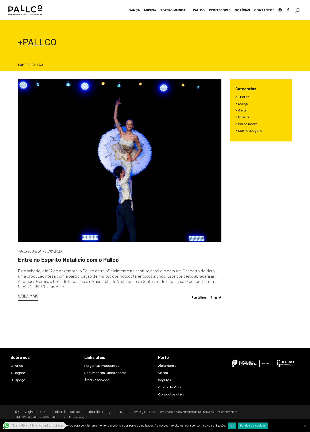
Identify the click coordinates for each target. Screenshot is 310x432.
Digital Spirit (147, 412)
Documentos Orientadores (105, 373)
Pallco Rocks (247, 124)
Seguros (164, 380)
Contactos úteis (171, 394)
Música (243, 117)
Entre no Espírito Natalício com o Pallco (68, 259)
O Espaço (18, 380)
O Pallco (17, 365)
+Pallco (24, 251)
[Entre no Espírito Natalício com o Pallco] (119, 160)
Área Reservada (96, 380)
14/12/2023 (53, 251)
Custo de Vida (169, 387)
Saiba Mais (28, 295)
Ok (232, 425)
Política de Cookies (65, 412)
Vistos (163, 373)
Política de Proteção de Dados (107, 412)
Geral (36, 251)
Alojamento (167, 365)
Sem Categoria (250, 130)
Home (22, 65)
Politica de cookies (253, 425)
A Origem (18, 373)
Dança (243, 103)
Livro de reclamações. (75, 417)
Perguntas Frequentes (101, 365)
